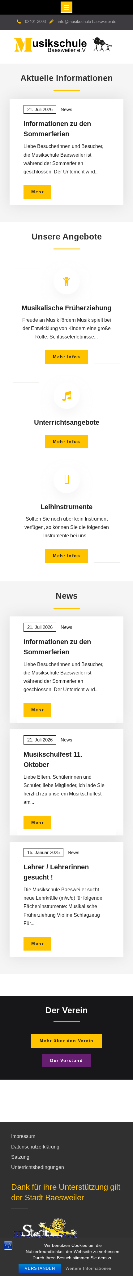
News (66, 109)
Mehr (41, 194)
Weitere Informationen (88, 1268)
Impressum (23, 1136)
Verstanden (40, 1268)
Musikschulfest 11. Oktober (53, 759)
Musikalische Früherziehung (66, 308)
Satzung (20, 1157)
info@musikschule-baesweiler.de (87, 21)
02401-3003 (35, 21)
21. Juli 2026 (40, 109)
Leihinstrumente (66, 507)
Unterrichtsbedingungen (37, 1167)
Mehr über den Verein (67, 1040)
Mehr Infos (66, 356)
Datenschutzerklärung (35, 1146)
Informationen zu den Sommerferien (57, 129)
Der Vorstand (66, 1060)
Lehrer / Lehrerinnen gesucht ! (56, 872)
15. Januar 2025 (43, 852)
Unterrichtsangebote (66, 422)
